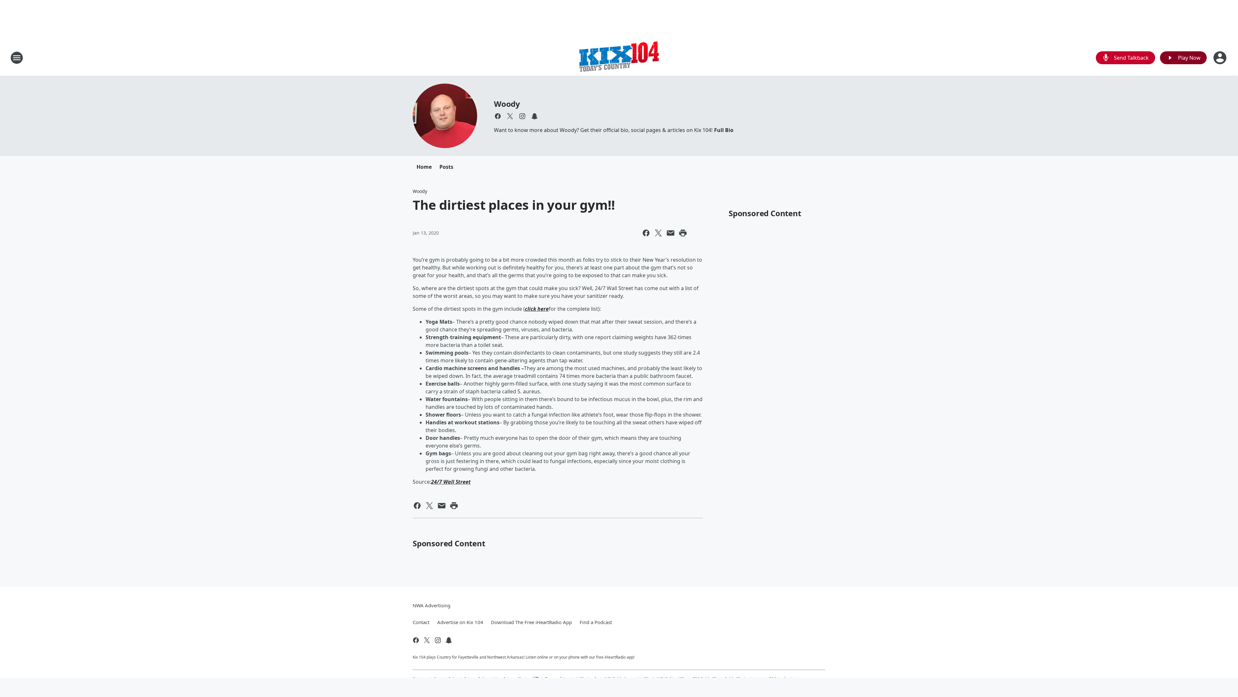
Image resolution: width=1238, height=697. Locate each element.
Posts (446, 166)
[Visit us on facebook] (498, 116)
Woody (507, 103)
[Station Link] (619, 58)
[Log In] (1220, 57)
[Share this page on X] (658, 232)
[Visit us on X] (510, 116)
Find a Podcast (596, 622)
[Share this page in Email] (670, 232)
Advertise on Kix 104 (460, 622)
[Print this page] (682, 232)
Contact (421, 622)
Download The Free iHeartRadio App (531, 622)
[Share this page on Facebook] (646, 232)
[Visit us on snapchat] (534, 116)
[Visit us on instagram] (522, 116)
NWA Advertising (431, 605)
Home (424, 166)
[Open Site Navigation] (16, 57)
